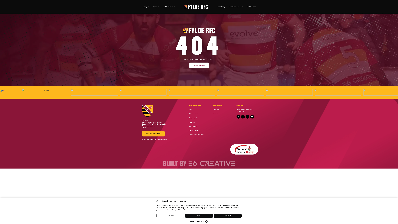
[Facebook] (238, 117)
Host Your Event (235, 7)
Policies (215, 114)
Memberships (194, 114)
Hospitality (221, 7)
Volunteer (192, 122)
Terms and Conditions (196, 134)
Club (155, 7)
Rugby (144, 7)
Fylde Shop (252, 7)
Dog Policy (216, 109)
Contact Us (193, 126)
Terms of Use (193, 130)
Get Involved (168, 7)
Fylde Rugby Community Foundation (245, 111)
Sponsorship (193, 118)
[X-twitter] (243, 117)
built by (174, 164)
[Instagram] (247, 117)
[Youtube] (252, 117)
